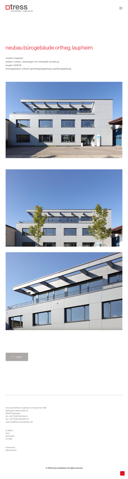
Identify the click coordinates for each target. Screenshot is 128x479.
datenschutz (11, 450)
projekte (9, 430)
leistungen (10, 436)
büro (8, 433)
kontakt (9, 438)
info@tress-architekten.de (21, 422)
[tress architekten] (19, 8)
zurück (19, 356)
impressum (10, 447)
